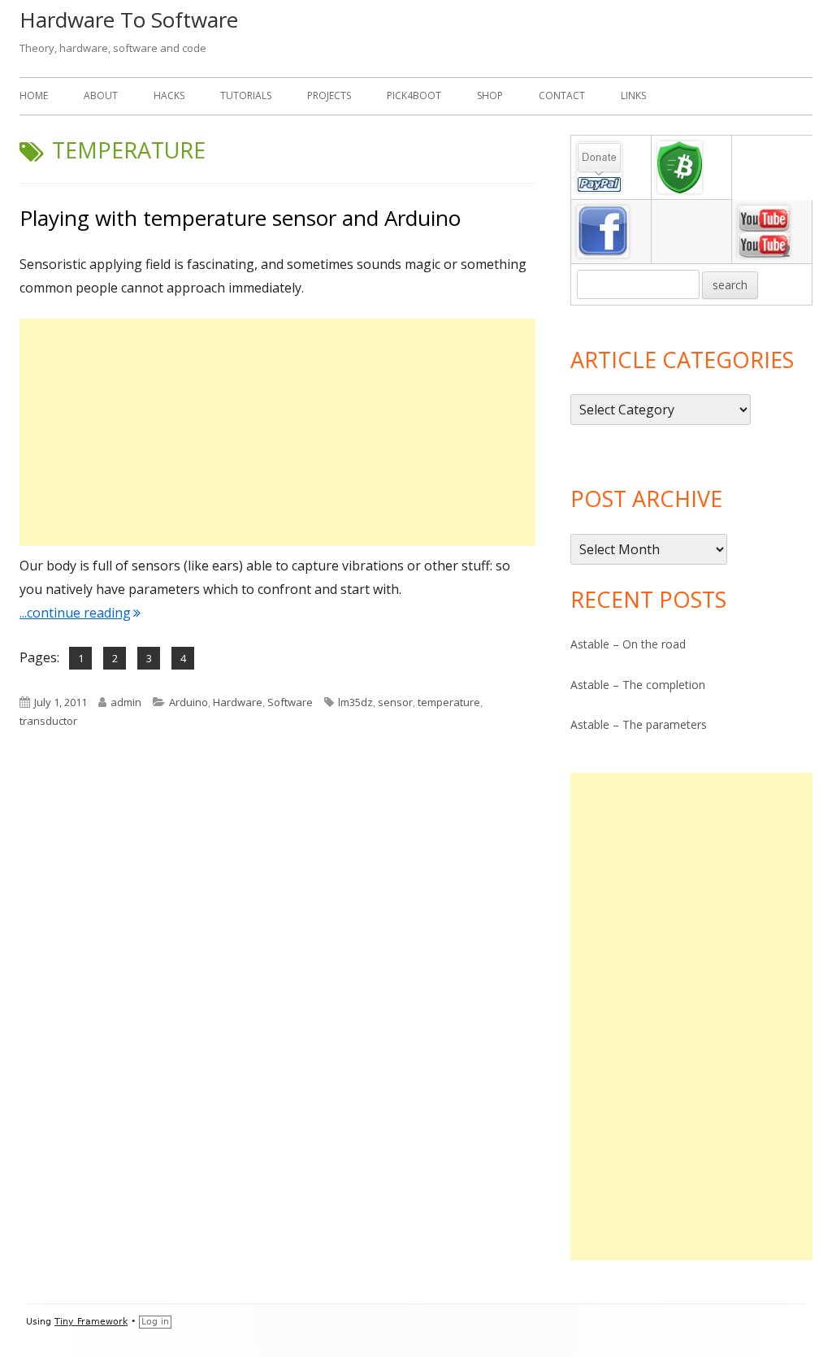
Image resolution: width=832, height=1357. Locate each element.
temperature (449, 702)
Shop (490, 95)
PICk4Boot (414, 95)
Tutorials (245, 95)
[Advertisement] (277, 432)
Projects (329, 95)
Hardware (237, 702)
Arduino (188, 702)
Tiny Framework (91, 1321)
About (101, 95)
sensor (395, 702)
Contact (562, 95)
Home (34, 95)
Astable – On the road (628, 644)
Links (633, 95)
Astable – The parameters (638, 724)
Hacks (169, 95)
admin (125, 702)
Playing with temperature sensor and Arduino (240, 217)
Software (290, 702)
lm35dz (355, 702)
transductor (48, 720)
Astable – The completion (637, 684)
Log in (155, 1321)
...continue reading (80, 613)
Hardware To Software (129, 19)
